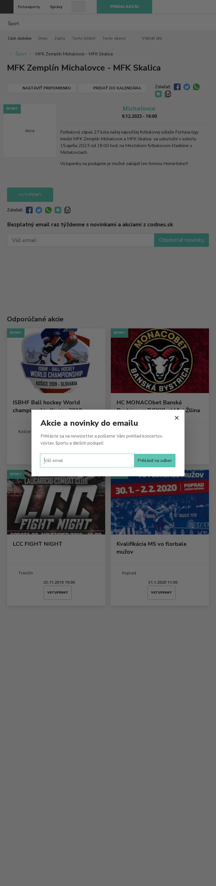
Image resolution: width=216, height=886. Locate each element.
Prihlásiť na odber (155, 460)
